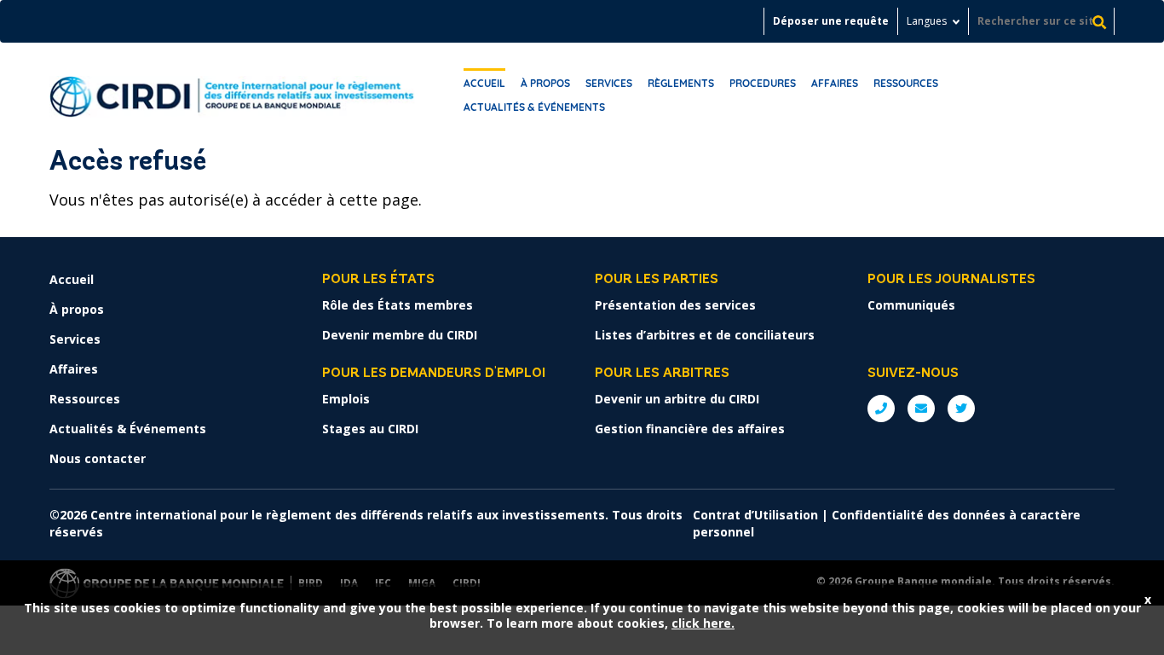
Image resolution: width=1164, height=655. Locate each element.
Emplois (346, 399)
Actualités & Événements (534, 107)
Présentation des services (675, 305)
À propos (545, 83)
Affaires (834, 83)
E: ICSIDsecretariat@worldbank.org (921, 408)
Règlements (681, 83)
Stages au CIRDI (370, 428)
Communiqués (911, 305)
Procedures (762, 83)
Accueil (484, 83)
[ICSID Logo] (232, 92)
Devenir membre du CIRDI (399, 335)
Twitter (961, 408)
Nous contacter (97, 458)
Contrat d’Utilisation (755, 515)
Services (608, 83)
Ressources (905, 83)
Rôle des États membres (397, 305)
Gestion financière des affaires (690, 428)
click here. (703, 623)
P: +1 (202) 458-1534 (881, 408)
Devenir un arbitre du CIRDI (677, 399)
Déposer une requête (831, 21)
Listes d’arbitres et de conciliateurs (705, 335)
